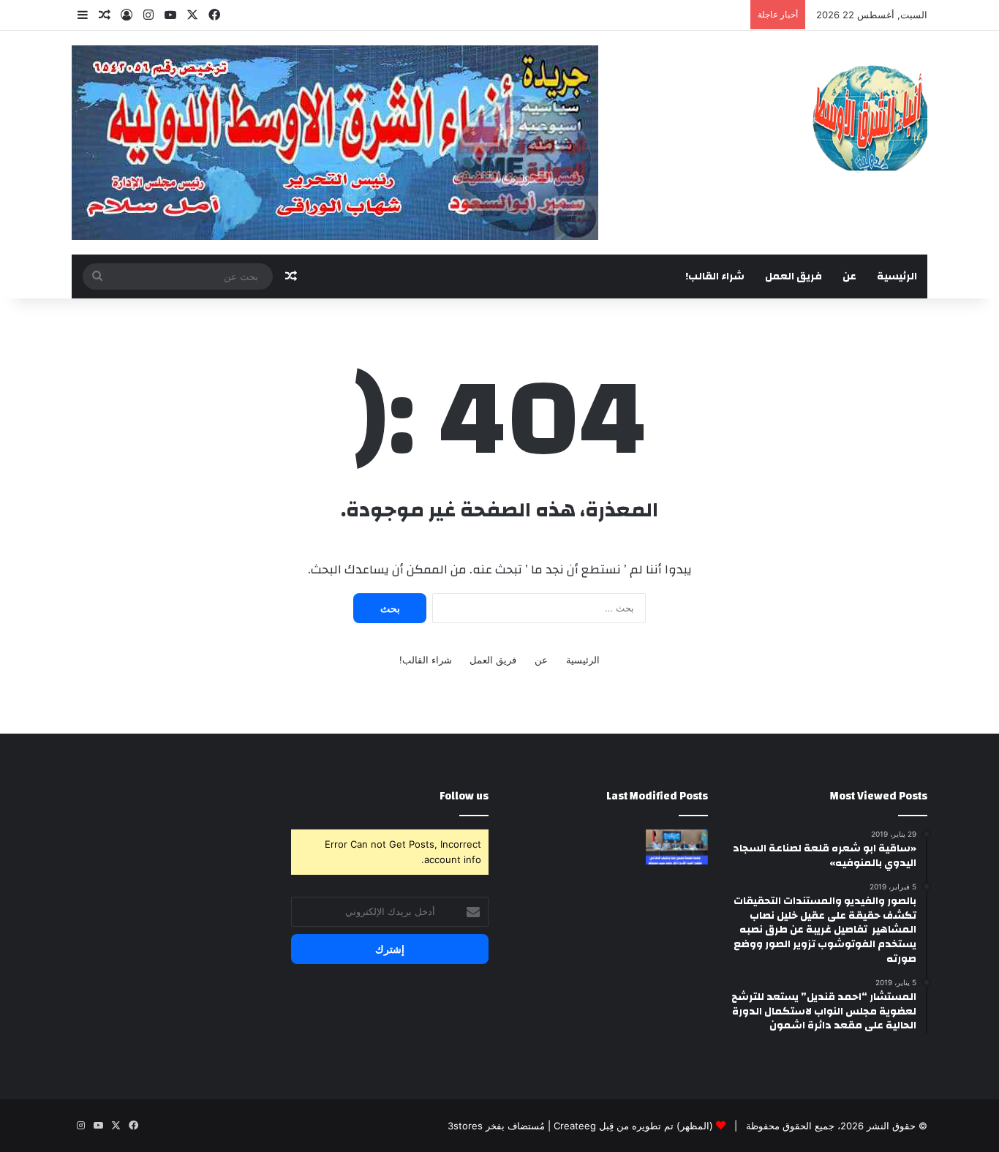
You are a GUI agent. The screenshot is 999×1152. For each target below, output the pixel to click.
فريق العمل (793, 276)
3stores (465, 1126)
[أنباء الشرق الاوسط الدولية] (870, 117)
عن (849, 276)
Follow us (464, 796)
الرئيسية (897, 276)
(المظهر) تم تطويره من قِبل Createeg (633, 1126)
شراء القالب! (714, 276)
